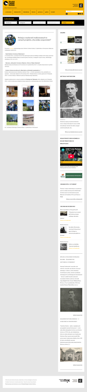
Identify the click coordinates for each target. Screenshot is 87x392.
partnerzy (40, 12)
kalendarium (26, 12)
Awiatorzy (62, 119)
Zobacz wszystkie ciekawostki (74, 199)
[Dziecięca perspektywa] (63, 42)
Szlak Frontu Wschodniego (67, 166)
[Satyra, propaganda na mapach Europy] (71, 63)
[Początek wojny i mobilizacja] (78, 55)
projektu (11, 48)
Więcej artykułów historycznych (73, 132)
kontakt (53, 12)
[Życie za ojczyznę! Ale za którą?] (71, 55)
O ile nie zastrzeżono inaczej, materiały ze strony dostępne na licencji (21, 380)
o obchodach (8, 12)
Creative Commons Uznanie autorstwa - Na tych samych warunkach (20, 382)
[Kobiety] (78, 42)
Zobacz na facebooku (65, 220)
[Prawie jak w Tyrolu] (63, 63)
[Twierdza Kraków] (63, 55)
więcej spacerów (77, 315)
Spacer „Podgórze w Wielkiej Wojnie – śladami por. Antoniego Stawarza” (69, 259)
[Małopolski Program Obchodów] (76, 382)
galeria (46, 12)
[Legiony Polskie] (71, 42)
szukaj (64, 22)
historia (33, 12)
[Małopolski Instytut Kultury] (65, 382)
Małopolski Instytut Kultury (68, 167)
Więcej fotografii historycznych (73, 70)
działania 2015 (17, 12)
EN (66, 13)
